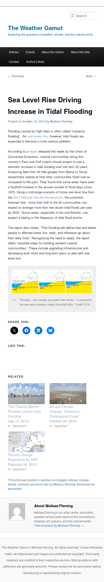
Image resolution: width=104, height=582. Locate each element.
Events (30, 52)
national (23, 484)
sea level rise (39, 484)
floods (12, 484)
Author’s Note (35, 61)
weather (46, 480)
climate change (78, 480)
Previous (16, 76)
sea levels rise (38, 136)
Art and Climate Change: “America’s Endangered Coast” (65, 411)
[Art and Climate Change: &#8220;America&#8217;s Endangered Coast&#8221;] (68, 393)
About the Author (53, 52)
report (33, 151)
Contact (14, 61)
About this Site (80, 52)
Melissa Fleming (61, 121)
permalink (15, 488)
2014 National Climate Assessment (38, 197)
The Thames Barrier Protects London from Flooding (24, 411)
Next (91, 76)
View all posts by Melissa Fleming (59, 525)
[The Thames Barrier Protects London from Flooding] (26, 393)
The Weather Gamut (35, 28)
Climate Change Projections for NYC (23, 457)
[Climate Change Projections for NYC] (26, 441)
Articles (14, 52)
